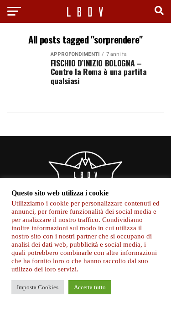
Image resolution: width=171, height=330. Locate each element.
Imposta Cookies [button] (37, 287)
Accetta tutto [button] (90, 287)
